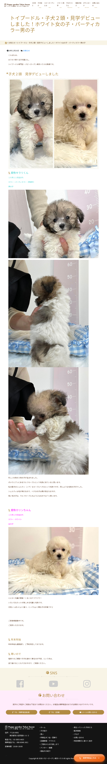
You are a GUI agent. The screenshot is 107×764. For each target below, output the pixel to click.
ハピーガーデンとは (49, 5)
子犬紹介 (40, 5)
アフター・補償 (46, 747)
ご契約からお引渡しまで (49, 744)
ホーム (42, 727)
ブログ (76, 734)
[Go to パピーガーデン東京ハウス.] (6, 42)
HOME (34, 4)
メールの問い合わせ (89, 712)
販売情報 (77, 731)
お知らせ (26, 50)
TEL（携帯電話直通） (22, 712)
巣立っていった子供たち (83, 727)
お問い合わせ (95, 5)
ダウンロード (86, 5)
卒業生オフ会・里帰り (48, 737)
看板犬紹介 (78, 5)
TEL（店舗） (56, 712)
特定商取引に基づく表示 (83, 741)
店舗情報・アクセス (47, 741)
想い (42, 734)
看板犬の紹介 (45, 751)
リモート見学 (60, 5)
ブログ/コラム (69, 5)
